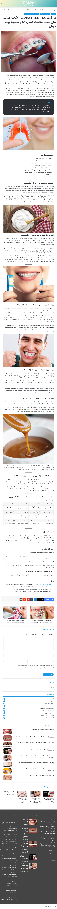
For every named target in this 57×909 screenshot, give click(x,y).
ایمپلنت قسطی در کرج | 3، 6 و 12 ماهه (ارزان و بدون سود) (41, 749)
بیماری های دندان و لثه (48, 710)
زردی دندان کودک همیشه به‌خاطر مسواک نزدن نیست (42, 775)
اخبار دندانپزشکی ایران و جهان (9, 822)
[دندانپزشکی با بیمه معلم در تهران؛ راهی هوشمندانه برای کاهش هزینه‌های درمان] (7, 758)
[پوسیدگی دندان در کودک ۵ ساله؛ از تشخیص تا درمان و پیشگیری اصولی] (22, 794)
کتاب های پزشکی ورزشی (51, 854)
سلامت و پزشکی (35, 14)
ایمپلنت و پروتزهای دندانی (10, 858)
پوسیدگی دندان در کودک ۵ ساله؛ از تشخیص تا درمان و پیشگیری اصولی (23, 800)
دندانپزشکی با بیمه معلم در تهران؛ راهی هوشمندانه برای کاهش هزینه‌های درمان (36, 755)
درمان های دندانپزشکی (44, 9)
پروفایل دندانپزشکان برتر (10, 897)
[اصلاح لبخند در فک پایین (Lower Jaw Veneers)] (7, 731)
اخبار (52, 701)
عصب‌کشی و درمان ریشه (10, 867)
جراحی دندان (13, 865)
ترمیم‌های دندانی (12, 863)
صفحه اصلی (52, 9)
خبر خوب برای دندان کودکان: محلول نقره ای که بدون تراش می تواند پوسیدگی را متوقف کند (33, 736)
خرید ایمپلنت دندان (52, 860)
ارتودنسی (37, 9)
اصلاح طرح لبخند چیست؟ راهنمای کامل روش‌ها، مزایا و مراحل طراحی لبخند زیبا (36, 762)
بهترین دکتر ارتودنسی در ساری (47, 687)
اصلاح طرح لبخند (12, 872)
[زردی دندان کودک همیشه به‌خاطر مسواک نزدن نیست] (7, 777)
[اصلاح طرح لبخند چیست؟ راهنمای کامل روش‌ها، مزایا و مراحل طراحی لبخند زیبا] (7, 764)
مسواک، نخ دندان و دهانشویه (9, 843)
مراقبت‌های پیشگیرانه (11, 890)
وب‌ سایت (25, 659)
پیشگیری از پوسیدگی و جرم (9, 839)
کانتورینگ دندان (12, 876)
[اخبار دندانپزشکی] (28, 3)
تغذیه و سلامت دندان (11, 841)
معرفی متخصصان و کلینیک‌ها (46, 708)
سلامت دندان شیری (11, 888)
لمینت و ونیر (13, 879)
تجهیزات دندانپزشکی (48, 706)
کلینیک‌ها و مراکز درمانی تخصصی (8, 899)
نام (53, 652)
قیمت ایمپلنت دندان (52, 850)
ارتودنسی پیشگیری (11, 883)
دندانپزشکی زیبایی (49, 713)
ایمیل (52, 659)
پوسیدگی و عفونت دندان (10, 834)
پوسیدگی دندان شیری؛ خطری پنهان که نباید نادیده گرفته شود (9, 793)
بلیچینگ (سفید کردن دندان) (9, 874)
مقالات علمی (27, 14)
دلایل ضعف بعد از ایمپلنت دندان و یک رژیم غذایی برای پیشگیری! (39, 769)
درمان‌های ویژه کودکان (10, 886)
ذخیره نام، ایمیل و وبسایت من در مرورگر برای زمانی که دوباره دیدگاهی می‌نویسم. (35, 665)
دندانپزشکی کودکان (48, 703)
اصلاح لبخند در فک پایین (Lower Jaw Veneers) (43, 729)
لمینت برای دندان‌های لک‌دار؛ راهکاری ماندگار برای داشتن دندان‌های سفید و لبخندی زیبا (34, 742)
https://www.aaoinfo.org (45, 584)
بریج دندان (13, 860)
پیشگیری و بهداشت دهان (47, 715)
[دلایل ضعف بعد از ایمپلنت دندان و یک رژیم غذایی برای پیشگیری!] (7, 771)
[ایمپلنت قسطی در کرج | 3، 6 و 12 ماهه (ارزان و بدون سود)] (7, 751)
